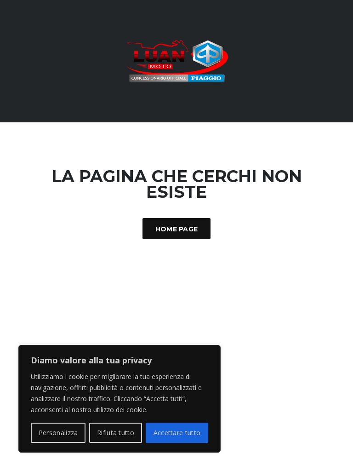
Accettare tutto (177, 432)
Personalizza (58, 432)
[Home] (176, 60)
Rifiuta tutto (115, 432)
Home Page (176, 229)
